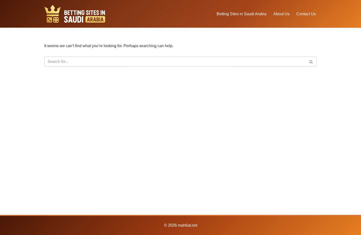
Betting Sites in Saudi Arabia (241, 14)
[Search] (311, 62)
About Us (281, 14)
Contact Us (306, 14)
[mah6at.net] (75, 13)
